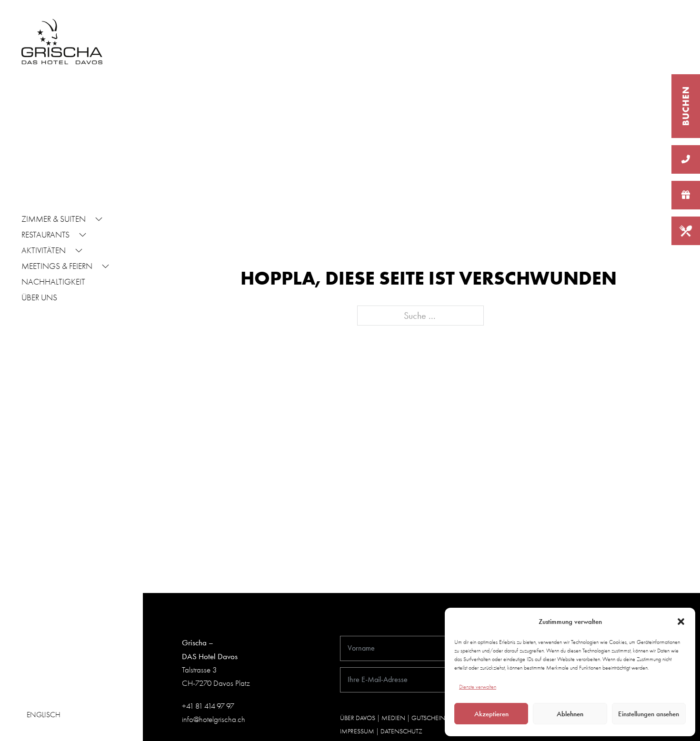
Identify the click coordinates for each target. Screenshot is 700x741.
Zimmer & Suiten (53, 219)
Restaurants (45, 235)
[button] (681, 621)
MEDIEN (393, 718)
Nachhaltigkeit (53, 282)
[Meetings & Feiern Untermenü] (105, 267)
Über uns (39, 298)
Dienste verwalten (477, 686)
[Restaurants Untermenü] (82, 236)
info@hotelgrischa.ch (213, 719)
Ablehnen (570, 714)
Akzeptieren (491, 714)
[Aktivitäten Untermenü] (78, 252)
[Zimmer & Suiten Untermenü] (98, 220)
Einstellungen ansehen (648, 714)
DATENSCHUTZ (401, 731)
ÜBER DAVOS (357, 718)
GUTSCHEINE (430, 718)
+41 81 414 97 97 (208, 706)
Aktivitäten (43, 251)
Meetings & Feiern (56, 266)
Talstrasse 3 (199, 669)
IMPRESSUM (357, 731)
